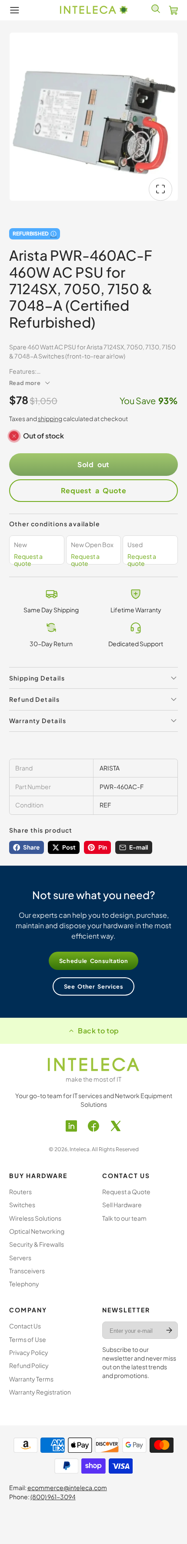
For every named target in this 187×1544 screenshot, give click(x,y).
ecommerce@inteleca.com (67, 1487)
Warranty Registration (40, 1392)
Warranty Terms (31, 1379)
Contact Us (25, 1326)
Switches (22, 1205)
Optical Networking (36, 1231)
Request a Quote (94, 490)
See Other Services (94, 986)
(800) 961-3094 (53, 1497)
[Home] (93, 10)
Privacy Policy (28, 1352)
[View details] (93, 1064)
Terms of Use (27, 1339)
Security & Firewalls (36, 1244)
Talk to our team (124, 1218)
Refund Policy (29, 1365)
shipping (50, 418)
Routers (20, 1191)
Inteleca (80, 1149)
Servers (20, 1258)
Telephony (24, 1284)
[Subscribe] (169, 1330)
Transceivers (27, 1271)
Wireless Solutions (35, 1218)
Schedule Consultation (93, 960)
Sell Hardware (122, 1205)
